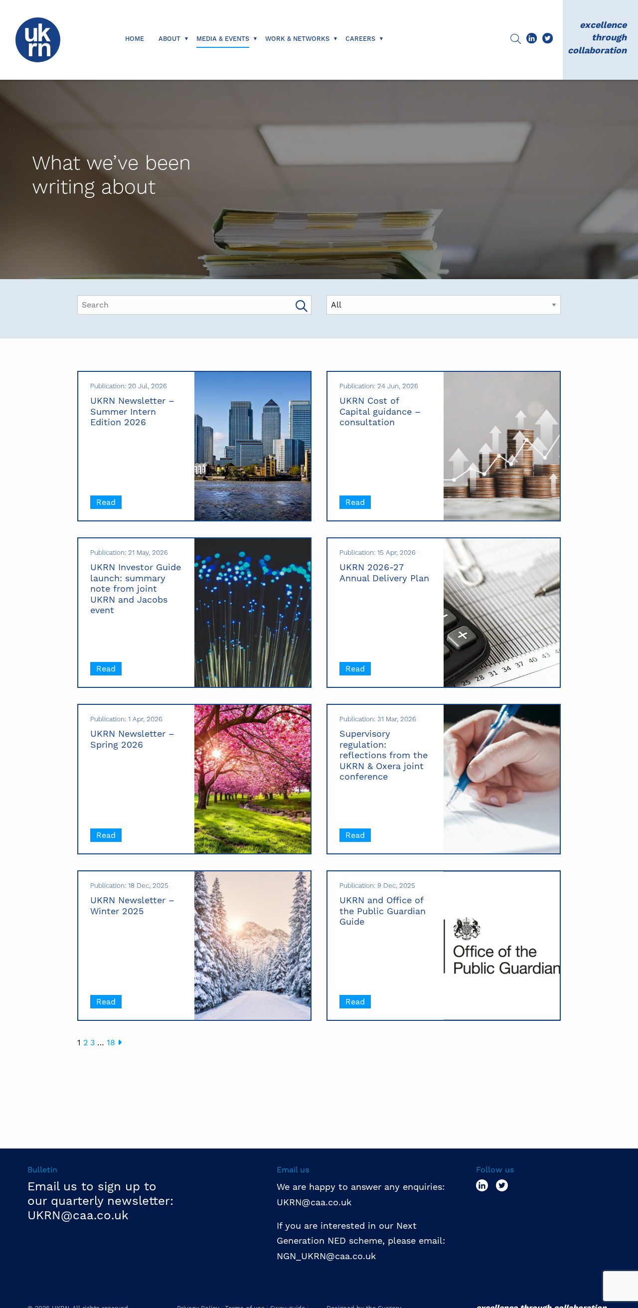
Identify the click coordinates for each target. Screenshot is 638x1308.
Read (106, 502)
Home (134, 39)
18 (111, 1042)
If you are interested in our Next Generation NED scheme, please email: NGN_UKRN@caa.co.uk (362, 1240)
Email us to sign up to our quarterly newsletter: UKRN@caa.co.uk (100, 1200)
